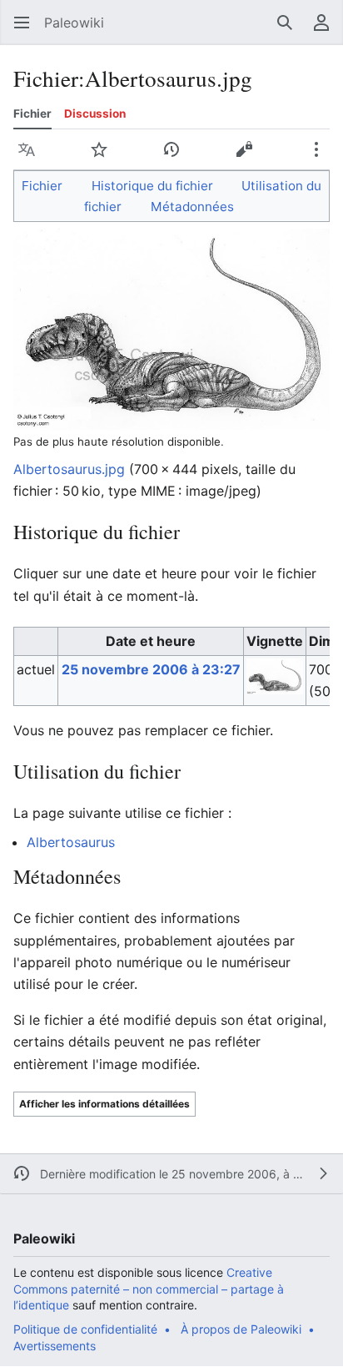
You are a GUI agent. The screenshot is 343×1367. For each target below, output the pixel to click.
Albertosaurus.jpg (69, 469)
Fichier (32, 113)
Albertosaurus (71, 842)
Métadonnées (192, 206)
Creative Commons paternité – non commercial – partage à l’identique (148, 1288)
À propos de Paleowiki (241, 1329)
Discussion (95, 113)
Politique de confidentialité (85, 1329)
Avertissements (54, 1346)
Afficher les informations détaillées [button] (104, 1103)
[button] (21, 22)
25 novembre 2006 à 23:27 (151, 669)
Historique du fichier (152, 186)
